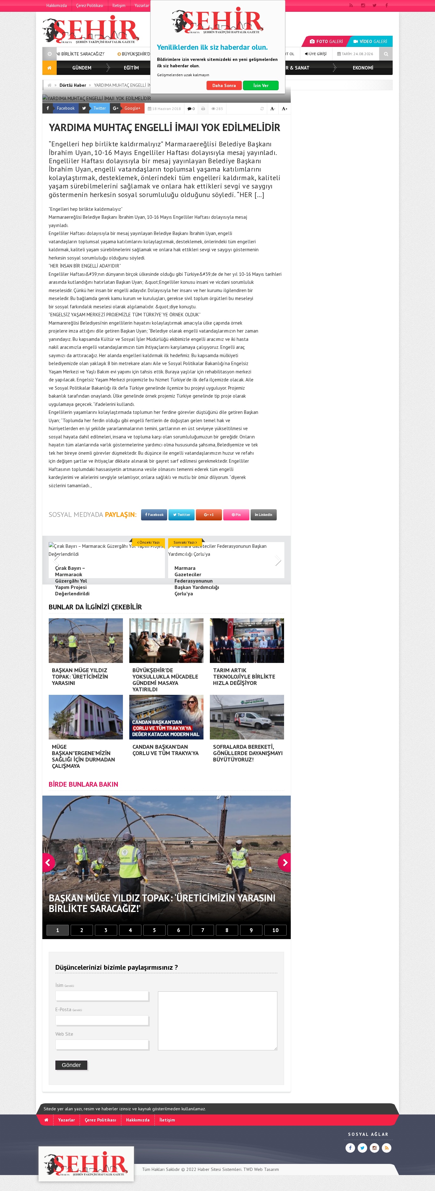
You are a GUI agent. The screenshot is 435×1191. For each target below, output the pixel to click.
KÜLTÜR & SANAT (290, 68)
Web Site (64, 1034)
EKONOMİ (363, 68)
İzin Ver (260, 85)
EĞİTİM (131, 68)
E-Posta (68, 1009)
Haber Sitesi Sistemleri (219, 1169)
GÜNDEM (81, 68)
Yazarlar (142, 5)
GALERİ (330, 41)
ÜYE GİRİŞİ (317, 53)
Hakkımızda (56, 5)
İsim (64, 985)
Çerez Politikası (89, 5)
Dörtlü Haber (73, 85)
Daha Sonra (224, 85)
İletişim (118, 5)
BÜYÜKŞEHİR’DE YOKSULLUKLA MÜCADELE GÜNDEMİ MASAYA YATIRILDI (121, 54)
